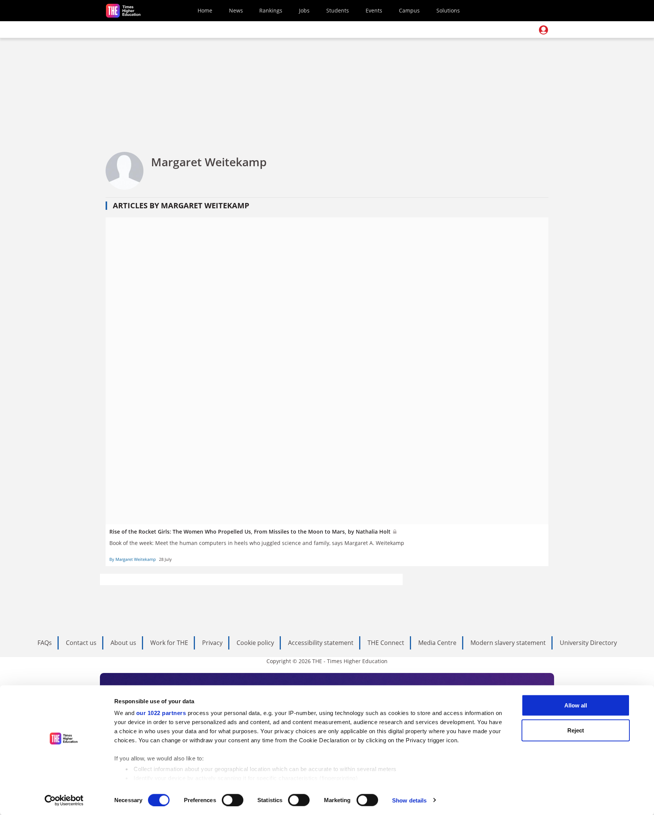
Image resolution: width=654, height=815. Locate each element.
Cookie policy (255, 643)
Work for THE (169, 643)
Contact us (81, 643)
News (236, 10)
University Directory (588, 643)
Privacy (212, 643)
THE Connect (385, 643)
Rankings (270, 10)
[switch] (232, 800)
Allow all (575, 705)
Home (205, 10)
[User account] (543, 30)
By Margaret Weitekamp (132, 559)
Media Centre (437, 643)
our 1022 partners (161, 713)
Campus (409, 10)
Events (374, 10)
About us (123, 643)
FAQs (44, 643)
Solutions (448, 10)
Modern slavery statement (508, 643)
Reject (575, 730)
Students (337, 10)
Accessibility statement (320, 643)
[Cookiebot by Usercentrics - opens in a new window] (64, 800)
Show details (409, 800)
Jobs (304, 10)
